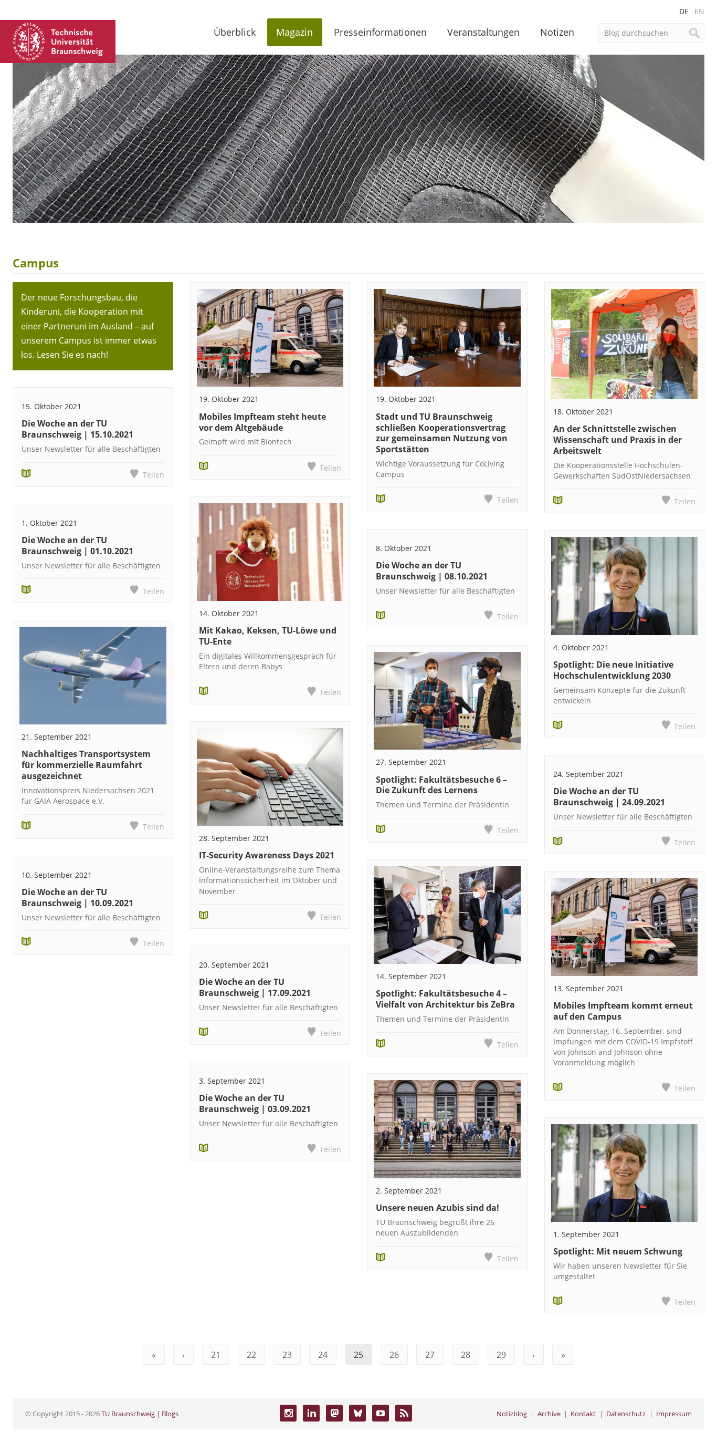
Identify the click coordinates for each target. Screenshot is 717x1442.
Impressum (674, 1413)
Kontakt (583, 1413)
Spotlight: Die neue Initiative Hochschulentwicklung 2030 (613, 670)
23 (287, 1355)
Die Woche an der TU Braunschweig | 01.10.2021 (77, 545)
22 (251, 1355)
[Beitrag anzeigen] (92, 675)
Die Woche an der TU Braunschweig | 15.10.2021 (77, 429)
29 (501, 1355)
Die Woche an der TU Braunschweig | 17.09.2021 (255, 987)
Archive (549, 1413)
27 (430, 1355)
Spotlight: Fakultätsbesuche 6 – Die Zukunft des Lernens (441, 785)
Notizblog (512, 1413)
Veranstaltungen (483, 32)
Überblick (235, 32)
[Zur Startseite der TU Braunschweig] (57, 40)
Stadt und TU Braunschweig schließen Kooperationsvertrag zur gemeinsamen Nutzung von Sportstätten (442, 433)
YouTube (380, 1413)
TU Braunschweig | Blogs (139, 1413)
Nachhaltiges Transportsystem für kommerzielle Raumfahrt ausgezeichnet (86, 765)
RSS (403, 1413)
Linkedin (311, 1413)
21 (215, 1355)
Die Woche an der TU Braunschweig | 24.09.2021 (609, 796)
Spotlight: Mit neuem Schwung (617, 1251)
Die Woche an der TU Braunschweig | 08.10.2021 (432, 570)
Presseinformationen (380, 32)
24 (323, 1355)
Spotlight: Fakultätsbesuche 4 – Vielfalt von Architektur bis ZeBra (445, 999)
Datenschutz (626, 1413)
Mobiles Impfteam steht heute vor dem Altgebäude (262, 422)
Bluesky (357, 1413)
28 (465, 1355)
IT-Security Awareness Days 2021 (266, 855)
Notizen (557, 32)
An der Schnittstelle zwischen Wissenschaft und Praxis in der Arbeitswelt (617, 440)
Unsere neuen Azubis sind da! (437, 1207)
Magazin (294, 32)
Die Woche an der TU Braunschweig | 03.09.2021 (255, 1103)
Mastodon (334, 1413)
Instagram (288, 1413)
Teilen (153, 475)
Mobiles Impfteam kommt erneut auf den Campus (623, 1011)
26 (394, 1355)
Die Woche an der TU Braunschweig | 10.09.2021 (77, 897)
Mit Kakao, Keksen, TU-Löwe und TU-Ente (267, 636)
